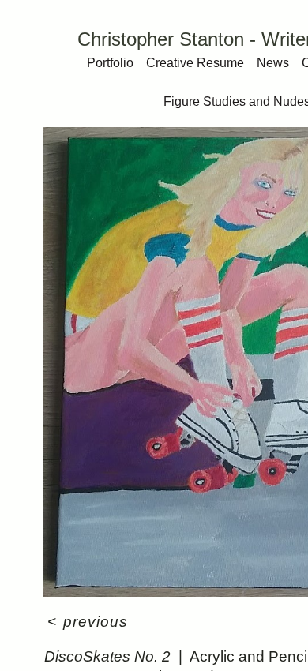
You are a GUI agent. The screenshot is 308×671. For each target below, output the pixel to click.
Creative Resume (195, 62)
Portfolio (110, 62)
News (273, 62)
